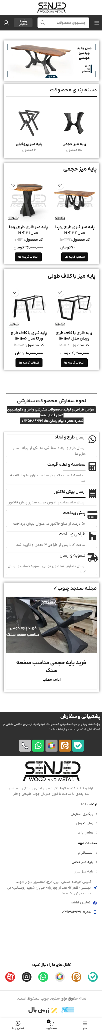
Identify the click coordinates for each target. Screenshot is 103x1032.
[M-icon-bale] (78, 745)
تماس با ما (85, 832)
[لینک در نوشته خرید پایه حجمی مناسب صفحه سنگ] (51, 625)
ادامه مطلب (51, 679)
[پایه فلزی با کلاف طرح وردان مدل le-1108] (74, 306)
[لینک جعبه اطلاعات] (51, 778)
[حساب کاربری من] (6, 23)
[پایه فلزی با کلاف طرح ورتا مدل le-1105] (29, 306)
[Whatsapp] (38, 745)
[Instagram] (27, 977)
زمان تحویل (84, 823)
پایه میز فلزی (83, 871)
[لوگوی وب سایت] (51, 7)
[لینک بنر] (51, 60)
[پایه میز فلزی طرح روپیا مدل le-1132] (75, 200)
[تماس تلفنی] (25, 745)
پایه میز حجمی (82, 862)
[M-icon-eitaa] (65, 745)
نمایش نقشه (80, 902)
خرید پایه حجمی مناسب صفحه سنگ (51, 666)
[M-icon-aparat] (10, 977)
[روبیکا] (52, 745)
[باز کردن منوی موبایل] (97, 23)
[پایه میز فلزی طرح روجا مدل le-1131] (28, 200)
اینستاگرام (85, 852)
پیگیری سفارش (23, 22)
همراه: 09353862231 (76, 911)
